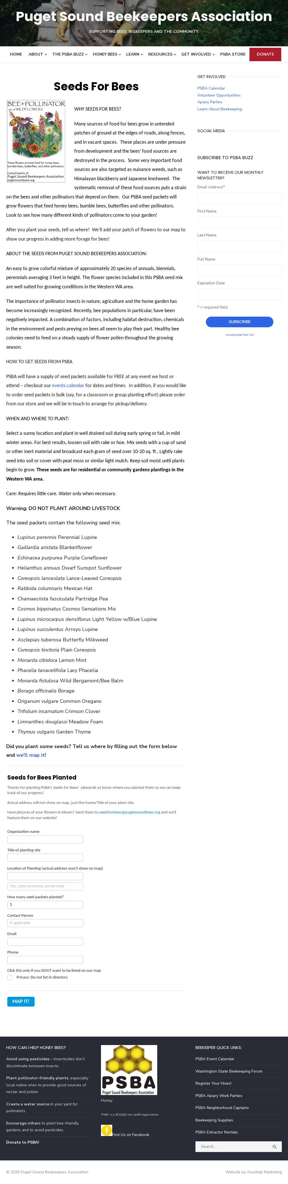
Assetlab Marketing (264, 1172)
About (36, 54)
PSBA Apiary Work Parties (218, 1095)
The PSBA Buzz (68, 54)
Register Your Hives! (213, 1083)
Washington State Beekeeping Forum (228, 1071)
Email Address (211, 187)
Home (16, 54)
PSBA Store (233, 54)
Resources (160, 54)
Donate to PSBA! (22, 1142)
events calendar (68, 385)
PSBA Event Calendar (214, 1059)
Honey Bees (105, 54)
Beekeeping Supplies (214, 1120)
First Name (207, 211)
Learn (132, 54)
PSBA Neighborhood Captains (222, 1107)
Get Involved (196, 54)
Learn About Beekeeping (219, 109)
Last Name (207, 235)
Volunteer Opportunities (219, 95)
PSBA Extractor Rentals (216, 1132)
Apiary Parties (209, 102)
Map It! (21, 1001)
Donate (265, 54)
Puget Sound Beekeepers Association (144, 16)
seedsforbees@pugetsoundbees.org (129, 812)
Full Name (206, 259)
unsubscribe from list (240, 335)
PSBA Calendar (211, 88)
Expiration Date (211, 283)
